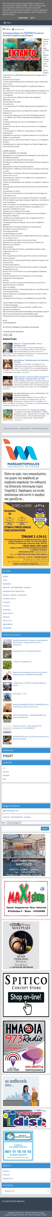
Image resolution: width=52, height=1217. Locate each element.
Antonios (6, 1171)
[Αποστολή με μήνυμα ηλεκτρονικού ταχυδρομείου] (4, 335)
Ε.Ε (4, 768)
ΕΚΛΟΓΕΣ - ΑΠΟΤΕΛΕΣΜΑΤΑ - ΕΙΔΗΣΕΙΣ (17, 587)
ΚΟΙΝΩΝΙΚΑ (7, 584)
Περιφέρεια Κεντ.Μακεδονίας (14, 591)
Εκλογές (6, 772)
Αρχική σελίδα (24, 428)
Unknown (6, 1175)
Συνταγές (6, 606)
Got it (32, 18)
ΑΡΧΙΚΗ (5, 576)
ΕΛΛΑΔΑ (6, 775)
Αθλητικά (6, 617)
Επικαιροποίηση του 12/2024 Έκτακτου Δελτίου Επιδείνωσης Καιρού (23, 34)
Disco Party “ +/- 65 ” (20, 694)
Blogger (42, 1213)
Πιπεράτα (6, 602)
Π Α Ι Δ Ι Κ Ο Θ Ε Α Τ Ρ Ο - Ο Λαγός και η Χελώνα (30, 410)
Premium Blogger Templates (38, 1215)
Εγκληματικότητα (9, 598)
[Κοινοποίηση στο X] (8, 335)
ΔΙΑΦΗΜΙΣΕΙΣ (8, 624)
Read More (29, 355)
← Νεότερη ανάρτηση (10, 428)
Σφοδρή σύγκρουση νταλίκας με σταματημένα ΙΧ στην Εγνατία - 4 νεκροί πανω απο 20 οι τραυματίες (30, 642)
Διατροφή (6, 610)
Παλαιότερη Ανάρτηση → (40, 428)
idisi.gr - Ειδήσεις (25, 1213)
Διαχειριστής (19, 29)
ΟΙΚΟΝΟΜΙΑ (7, 628)
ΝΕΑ (4, 779)
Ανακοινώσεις (8, 613)
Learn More (23, 18)
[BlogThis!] (6, 335)
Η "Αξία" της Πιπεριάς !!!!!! (22, 662)
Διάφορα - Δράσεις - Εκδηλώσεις (15, 595)
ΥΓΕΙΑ (5, 580)
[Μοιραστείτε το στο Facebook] (11, 335)
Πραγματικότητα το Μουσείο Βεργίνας (27, 651)
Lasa (26, 1215)
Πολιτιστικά (7, 620)
